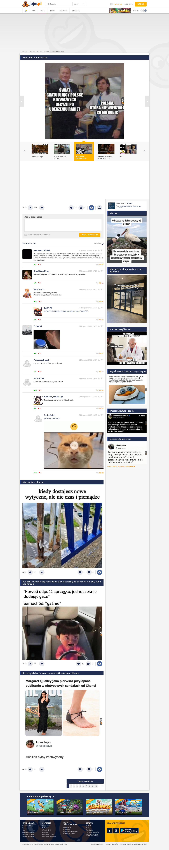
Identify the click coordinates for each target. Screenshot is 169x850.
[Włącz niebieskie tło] (145, 10)
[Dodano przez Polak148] (47, 349)
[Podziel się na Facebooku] (91, 207)
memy (32, 51)
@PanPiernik (49, 311)
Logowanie (66, 829)
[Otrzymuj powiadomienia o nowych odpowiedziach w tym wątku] (102, 289)
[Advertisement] (84, 180)
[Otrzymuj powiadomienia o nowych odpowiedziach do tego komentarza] (102, 250)
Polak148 (38, 326)
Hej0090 (48, 308)
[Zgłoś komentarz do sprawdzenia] (99, 250)
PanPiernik (39, 289)
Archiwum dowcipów (29, 832)
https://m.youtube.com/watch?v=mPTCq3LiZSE (71, 311)
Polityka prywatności (92, 832)
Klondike (45, 832)
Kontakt (88, 826)
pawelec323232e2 (42, 250)
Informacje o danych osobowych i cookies (92, 835)
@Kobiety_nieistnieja (51, 418)
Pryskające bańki (28, 834)
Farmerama (46, 826)
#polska (123, 206)
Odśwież (97, 244)
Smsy (24, 830)
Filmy (52, 11)
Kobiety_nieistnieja (53, 396)
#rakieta (129, 206)
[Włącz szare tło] (143, 10)
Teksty (24, 828)
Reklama (88, 828)
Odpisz (101, 265)
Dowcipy (63, 11)
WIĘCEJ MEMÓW (85, 781)
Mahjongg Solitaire (28, 836)
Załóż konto (129, 4)
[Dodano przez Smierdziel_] (74, 445)
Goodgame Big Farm (49, 836)
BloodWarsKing (41, 271)
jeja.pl (25, 51)
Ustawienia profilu (69, 834)
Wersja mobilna (27, 826)
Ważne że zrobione (32, 482)
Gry (33, 11)
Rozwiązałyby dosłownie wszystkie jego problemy (50, 673)
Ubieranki (76, 11)
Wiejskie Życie (46, 830)
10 (96, 786)
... (99, 786)
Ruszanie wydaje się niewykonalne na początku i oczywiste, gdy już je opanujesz (61, 582)
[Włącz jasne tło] (141, 10)
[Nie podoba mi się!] (45, 207)
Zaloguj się (118, 4)
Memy (43, 11)
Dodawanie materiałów (70, 831)
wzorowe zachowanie (54, 51)
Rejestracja (67, 827)
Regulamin (89, 830)
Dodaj (140, 4)
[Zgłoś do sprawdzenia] (100, 207)
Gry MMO (46, 823)
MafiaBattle (45, 828)
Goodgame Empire (48, 834)
